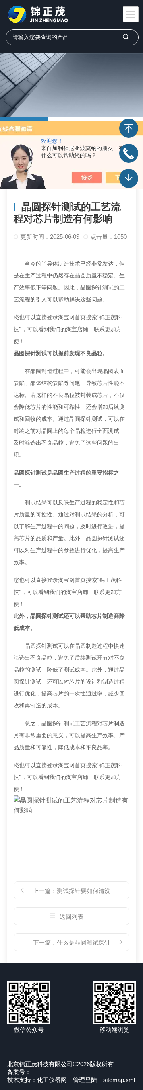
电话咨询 (128, 153)
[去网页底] (128, 178)
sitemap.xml (119, 1079)
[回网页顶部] (128, 128)
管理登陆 (85, 1079)
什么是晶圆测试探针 (83, 942)
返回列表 (71, 916)
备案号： (19, 1072)
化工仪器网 (52, 1079)
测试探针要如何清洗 (83, 890)
